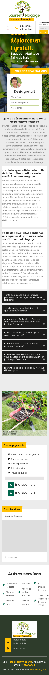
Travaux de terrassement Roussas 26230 (42, 600)
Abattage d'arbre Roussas (26, 592)
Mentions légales (38, 669)
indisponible (25, 26)
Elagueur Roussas (10, 594)
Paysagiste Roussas (10, 585)
